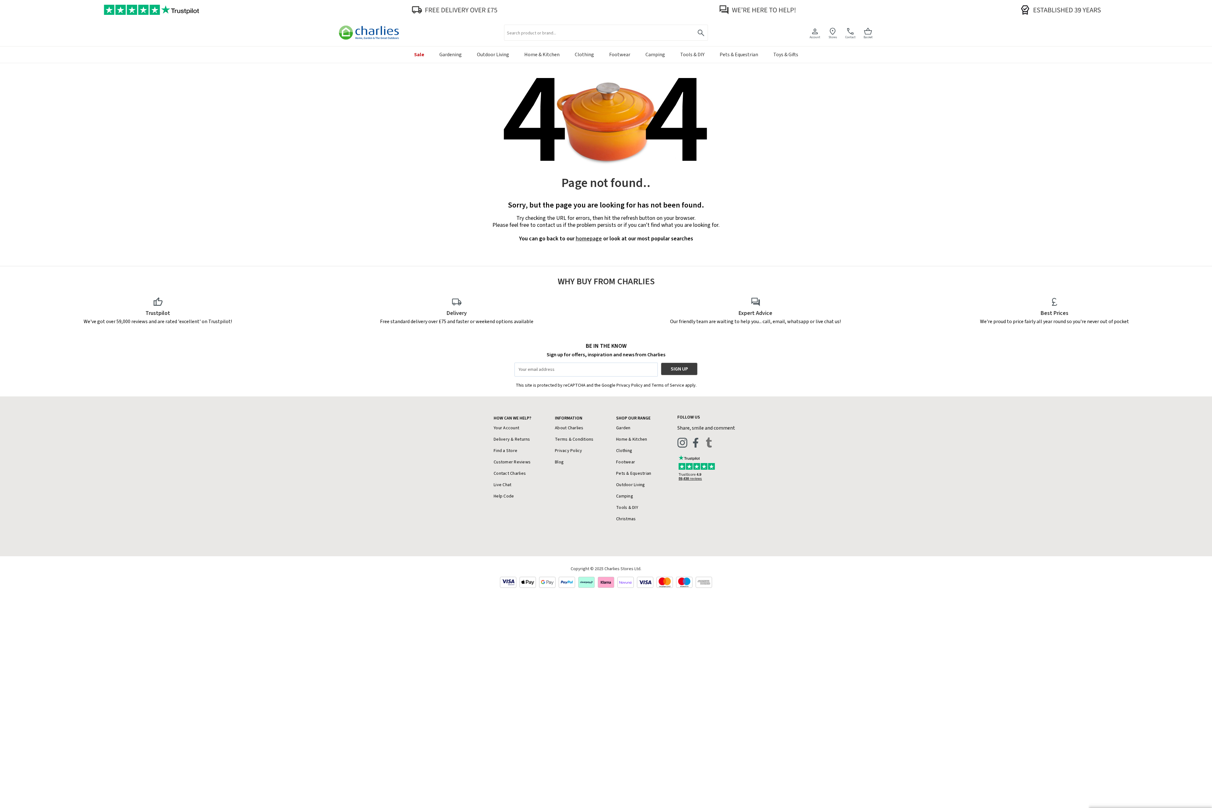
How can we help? (512, 418)
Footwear (625, 462)
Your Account (506, 428)
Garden (623, 428)
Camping (624, 496)
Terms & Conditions (574, 439)
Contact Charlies (510, 473)
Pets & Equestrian (633, 473)
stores (833, 37)
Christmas (626, 519)
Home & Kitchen (631, 439)
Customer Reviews (512, 462)
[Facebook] (696, 442)
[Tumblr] (709, 442)
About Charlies (569, 428)
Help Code (504, 496)
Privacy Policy (568, 451)
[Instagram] (682, 442)
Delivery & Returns (512, 439)
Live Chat (502, 485)
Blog (559, 462)
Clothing (624, 451)
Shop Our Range (633, 418)
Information (568, 418)
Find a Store (505, 451)
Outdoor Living (630, 485)
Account (815, 37)
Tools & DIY (627, 507)
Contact (850, 37)
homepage (589, 239)
